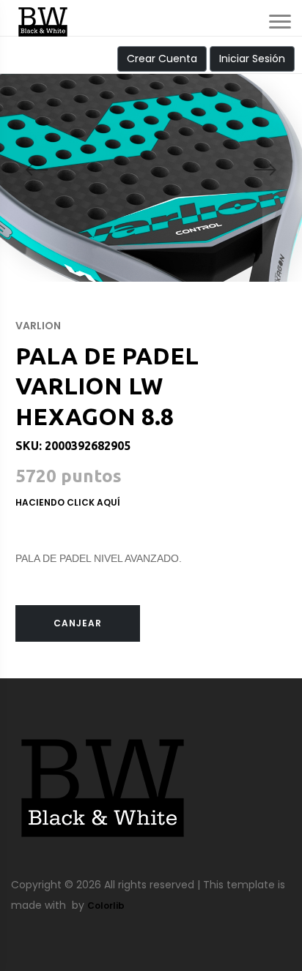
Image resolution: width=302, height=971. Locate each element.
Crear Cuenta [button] (162, 58)
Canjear (78, 623)
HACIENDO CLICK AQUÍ (67, 502)
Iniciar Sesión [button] (252, 58)
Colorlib (106, 905)
